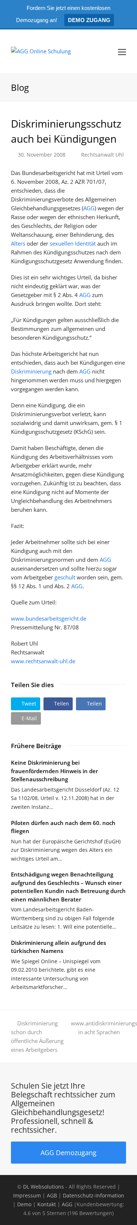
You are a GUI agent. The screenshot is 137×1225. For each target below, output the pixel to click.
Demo (24, 1204)
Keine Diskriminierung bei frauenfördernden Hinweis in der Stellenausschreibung (54, 771)
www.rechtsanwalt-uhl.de (43, 661)
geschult (64, 577)
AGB (52, 1195)
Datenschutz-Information (93, 1195)
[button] (25, 703)
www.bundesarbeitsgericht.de (48, 618)
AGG (89, 208)
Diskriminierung (31, 371)
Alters (18, 243)
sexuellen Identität (73, 243)
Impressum (27, 1195)
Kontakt (46, 1204)
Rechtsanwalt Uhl (102, 154)
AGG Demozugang (68, 1152)
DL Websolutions (43, 1186)
